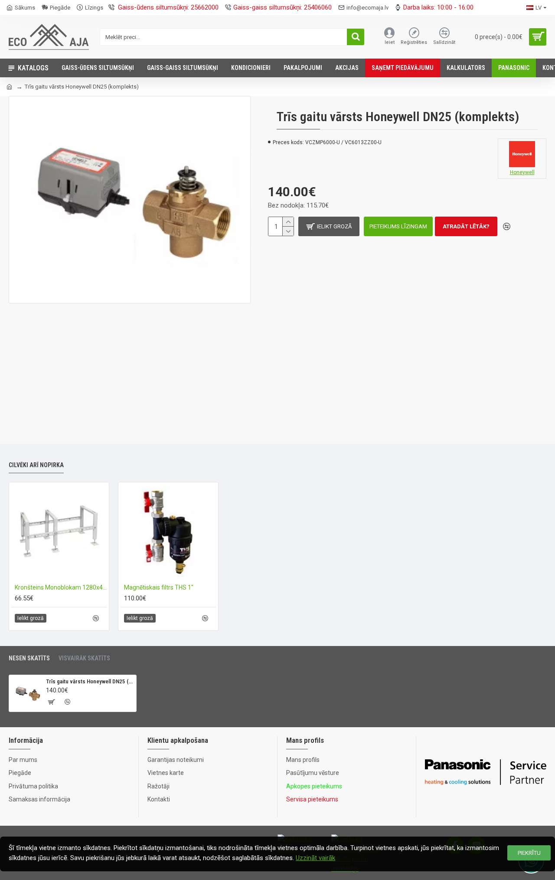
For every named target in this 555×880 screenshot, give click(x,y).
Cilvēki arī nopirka (36, 464)
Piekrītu (529, 853)
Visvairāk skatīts (84, 658)
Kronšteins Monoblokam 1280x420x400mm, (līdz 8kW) (61, 587)
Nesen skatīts (29, 658)
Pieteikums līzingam (398, 226)
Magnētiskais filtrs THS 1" (158, 587)
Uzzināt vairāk (315, 858)
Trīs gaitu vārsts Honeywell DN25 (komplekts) (89, 681)
